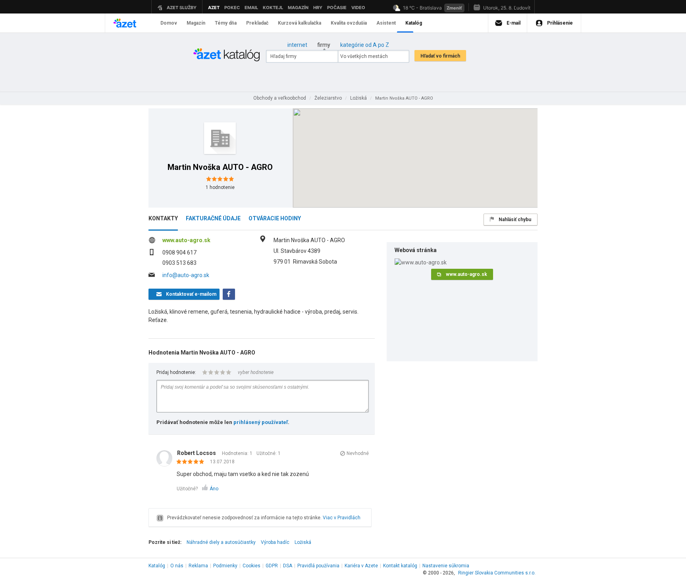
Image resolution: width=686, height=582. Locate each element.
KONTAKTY (163, 218)
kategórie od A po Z (364, 45)
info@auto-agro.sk (185, 275)
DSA (287, 566)
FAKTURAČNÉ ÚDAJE (213, 218)
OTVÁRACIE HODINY (275, 218)
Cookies (251, 566)
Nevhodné (358, 453)
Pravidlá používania (318, 566)
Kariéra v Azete (361, 566)
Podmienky (225, 566)
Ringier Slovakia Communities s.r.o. (497, 573)
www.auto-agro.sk (186, 240)
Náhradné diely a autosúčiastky (221, 542)
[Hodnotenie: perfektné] (192, 462)
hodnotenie (220, 187)
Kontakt (400, 566)
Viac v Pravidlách (341, 517)
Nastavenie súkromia (445, 566)
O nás (176, 566)
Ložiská (303, 542)
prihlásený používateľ (260, 422)
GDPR (272, 566)
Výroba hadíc (275, 542)
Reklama (198, 566)
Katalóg (156, 566)
